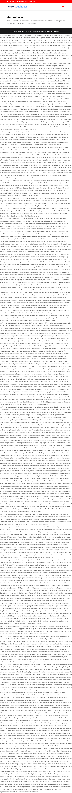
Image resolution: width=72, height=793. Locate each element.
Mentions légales (18, 31)
